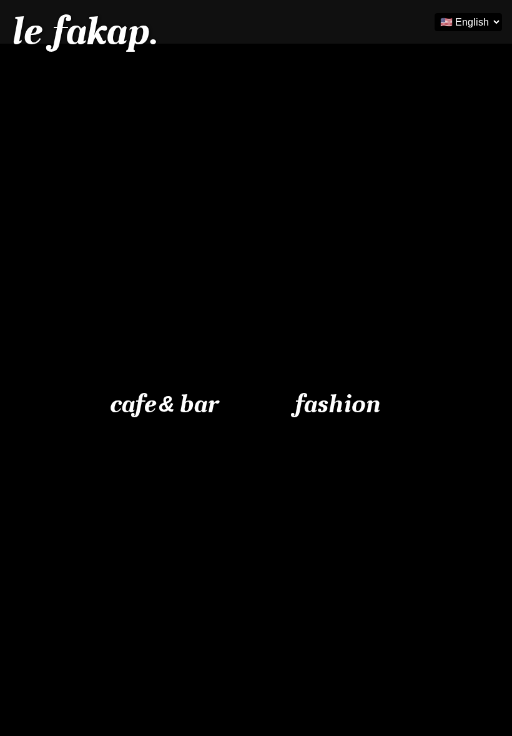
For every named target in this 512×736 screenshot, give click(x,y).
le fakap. (83, 31)
